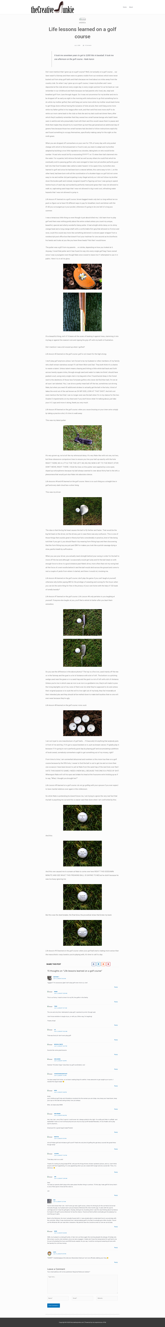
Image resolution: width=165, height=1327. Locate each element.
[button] (94, 964)
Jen (55, 1176)
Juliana (56, 1153)
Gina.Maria (57, 1059)
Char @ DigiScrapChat (60, 1073)
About (131, 7)
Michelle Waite (58, 1044)
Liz (55, 1029)
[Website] (107, 1298)
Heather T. (56, 976)
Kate (54, 1252)
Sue (54, 1200)
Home (125, 7)
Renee (55, 991)
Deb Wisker (57, 1113)
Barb (55, 1231)
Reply (116, 987)
